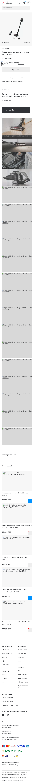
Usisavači (4, 657)
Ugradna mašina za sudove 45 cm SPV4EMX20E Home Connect (16, 623)
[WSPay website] (15, 756)
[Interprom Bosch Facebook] (3, 715)
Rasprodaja (21, 657)
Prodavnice (5, 678)
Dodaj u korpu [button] (30, 501)
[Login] (20, 3)
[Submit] (27, 8)
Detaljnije (20, 81)
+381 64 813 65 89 (7, 697)
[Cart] (24, 3)
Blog (3, 682)
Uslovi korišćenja (23, 671)
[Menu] (29, 3)
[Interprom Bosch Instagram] (8, 715)
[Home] (7, 3)
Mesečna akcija (22, 649)
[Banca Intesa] (12, 751)
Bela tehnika (5, 649)
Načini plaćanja (22, 678)
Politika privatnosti (23, 682)
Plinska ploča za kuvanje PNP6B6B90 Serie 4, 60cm (15, 558)
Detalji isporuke (9, 110)
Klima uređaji (5, 664)
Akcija (19, 661)
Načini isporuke (22, 674)
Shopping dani (22, 653)
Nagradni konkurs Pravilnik (23, 687)
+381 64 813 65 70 (7, 701)
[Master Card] (3, 756)
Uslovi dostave (25, 78)
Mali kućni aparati (7, 653)
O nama (4, 674)
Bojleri (3, 661)
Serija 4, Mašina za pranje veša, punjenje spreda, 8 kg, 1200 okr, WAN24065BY (17, 526)
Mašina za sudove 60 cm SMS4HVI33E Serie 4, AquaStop (15, 494)
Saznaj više (21, 63)
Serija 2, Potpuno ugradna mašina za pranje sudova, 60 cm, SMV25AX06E (14, 591)
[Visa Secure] (6, 756)
